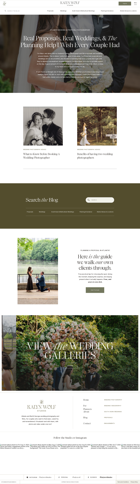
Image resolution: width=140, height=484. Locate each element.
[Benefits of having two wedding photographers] (97, 126)
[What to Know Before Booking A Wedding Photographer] (43, 126)
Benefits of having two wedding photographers (95, 156)
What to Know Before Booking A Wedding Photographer (41, 156)
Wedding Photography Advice (34, 149)
